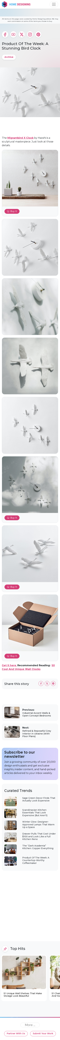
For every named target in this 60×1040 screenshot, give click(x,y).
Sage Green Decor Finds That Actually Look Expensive (38, 799)
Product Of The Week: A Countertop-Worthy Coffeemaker (35, 860)
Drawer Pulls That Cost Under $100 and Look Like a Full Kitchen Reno (39, 836)
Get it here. (9, 665)
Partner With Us (16, 1033)
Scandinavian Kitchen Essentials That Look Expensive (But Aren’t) (34, 813)
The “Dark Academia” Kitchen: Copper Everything (37, 847)
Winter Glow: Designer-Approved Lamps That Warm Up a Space (38, 824)
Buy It (13, 211)
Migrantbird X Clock (20, 137)
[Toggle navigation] (54, 4)
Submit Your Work (43, 1033)
